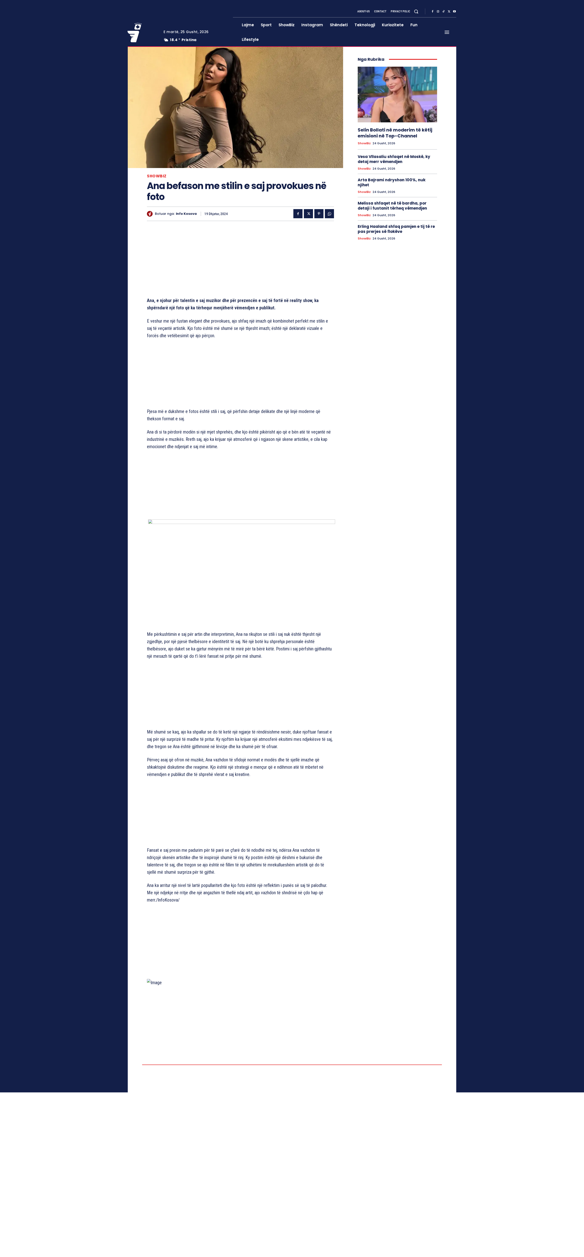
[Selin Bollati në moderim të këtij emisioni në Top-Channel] (397, 94)
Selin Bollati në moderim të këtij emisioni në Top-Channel (395, 133)
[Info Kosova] (151, 214)
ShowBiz (157, 176)
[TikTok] (443, 11)
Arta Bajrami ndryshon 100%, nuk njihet (391, 182)
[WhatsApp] (329, 213)
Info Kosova (186, 214)
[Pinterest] (318, 213)
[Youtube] (454, 11)
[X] (449, 11)
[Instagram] (438, 11)
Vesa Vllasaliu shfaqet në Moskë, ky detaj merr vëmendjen (394, 159)
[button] (416, 11)
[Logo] (142, 32)
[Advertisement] (240, 260)
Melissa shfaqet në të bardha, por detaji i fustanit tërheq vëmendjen (392, 205)
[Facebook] (432, 11)
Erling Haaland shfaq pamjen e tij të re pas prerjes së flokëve (396, 229)
